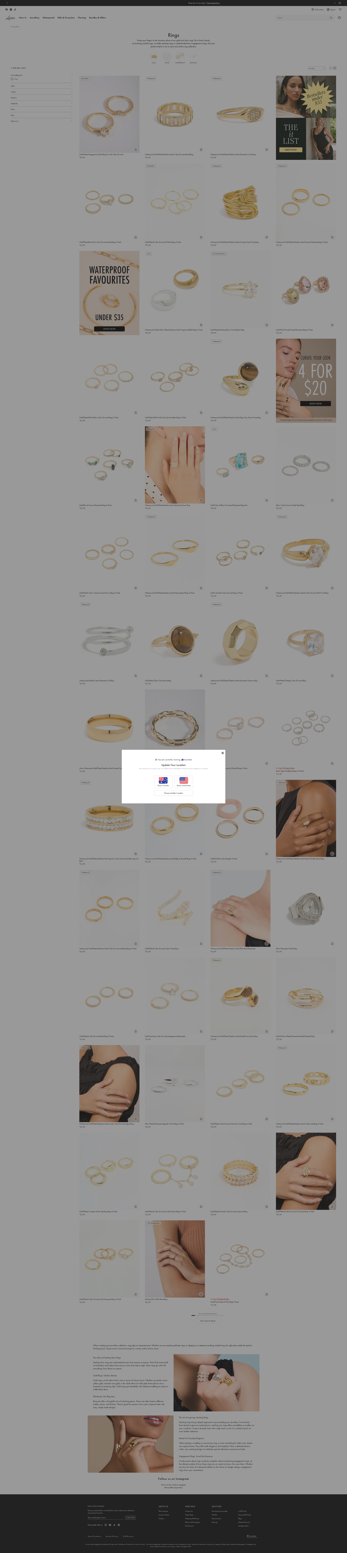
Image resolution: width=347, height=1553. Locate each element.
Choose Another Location (173, 793)
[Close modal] (222, 753)
